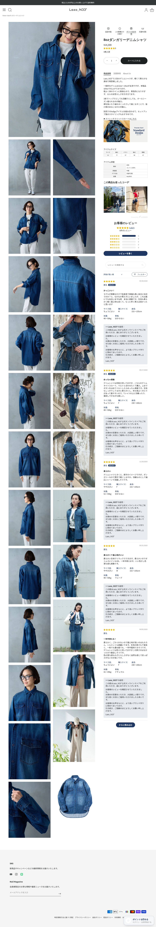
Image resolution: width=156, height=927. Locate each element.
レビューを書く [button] (125, 253)
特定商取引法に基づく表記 (63, 917)
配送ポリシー (108, 917)
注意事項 (117, 73)
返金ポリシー (97, 917)
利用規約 (118, 917)
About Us (127, 73)
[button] (109, 48)
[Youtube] (11, 874)
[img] (109, 281)
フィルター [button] (141, 274)
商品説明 (107, 73)
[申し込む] (59, 893)
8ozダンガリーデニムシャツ (15, 15)
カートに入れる (134, 60)
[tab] (108, 73)
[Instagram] (16, 874)
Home (4, 15)
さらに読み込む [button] (125, 724)
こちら (133, 118)
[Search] (10, 10)
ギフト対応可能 (131, 33)
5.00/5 (131, 227)
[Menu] (4, 9)
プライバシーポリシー (83, 917)
